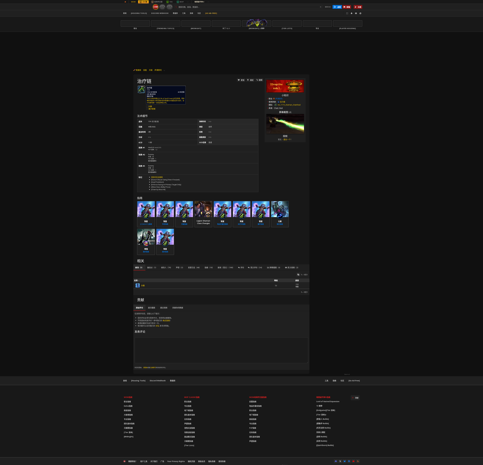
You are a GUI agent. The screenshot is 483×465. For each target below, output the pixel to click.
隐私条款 (211, 461)
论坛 (157, 326)
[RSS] (358, 461)
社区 (199, 13)
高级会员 (201, 461)
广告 (162, 461)
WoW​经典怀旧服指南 (258, 397)
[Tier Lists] (189, 445)
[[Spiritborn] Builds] (325, 445)
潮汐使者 (151, 109)
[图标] (141, 90)
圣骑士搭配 (320, 432)
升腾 (150, 106)
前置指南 (252, 401)
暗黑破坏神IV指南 (323, 397)
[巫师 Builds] (321, 441)
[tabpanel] (221, 283)
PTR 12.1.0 (162, 7)
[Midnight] (128, 436)
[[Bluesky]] (345, 461)
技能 (145, 70)
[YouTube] (353, 461)
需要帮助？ (132, 461)
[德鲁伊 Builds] (322, 423)
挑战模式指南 (189, 436)
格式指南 (166, 320)
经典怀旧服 (158, 2)
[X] (340, 461)
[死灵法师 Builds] (323, 428)
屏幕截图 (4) (285, 112)
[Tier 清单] (128, 432)
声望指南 (187, 423)
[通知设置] (351, 13)
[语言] (360, 13)
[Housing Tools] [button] (139, 13)
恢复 (297, 287)
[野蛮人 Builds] (322, 419)
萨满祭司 (158, 70)
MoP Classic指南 (191, 397)
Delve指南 (128, 406)
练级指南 (127, 410)
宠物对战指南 (189, 428)
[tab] (139, 267)
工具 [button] (184, 13)
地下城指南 (188, 410)
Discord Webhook (160, 13)
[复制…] (298, 274)
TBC (171, 2)
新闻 (125, 13)
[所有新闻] (125, 1)
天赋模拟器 (128, 428)
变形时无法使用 (157, 177)
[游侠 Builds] (321, 436)
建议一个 (287, 139)
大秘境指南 (128, 415)
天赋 (150, 70)
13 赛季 (319, 406)
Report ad (347, 374)
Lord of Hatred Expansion (327, 401)
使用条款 (222, 461)
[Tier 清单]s (321, 414)
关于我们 (153, 461)
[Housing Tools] (138, 380)
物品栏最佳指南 (255, 406)
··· (188, 2)
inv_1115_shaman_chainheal (288, 105)
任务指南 (187, 419)
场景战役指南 (189, 432)
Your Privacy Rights (176, 461)
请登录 (145, 367)
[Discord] (336, 461)
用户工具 (143, 461)
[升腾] (137, 285)
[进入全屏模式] (347, 13)
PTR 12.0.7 (169, 7)
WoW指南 (128, 397)
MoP (182, 2)
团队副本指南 (129, 423)
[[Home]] (136, 7)
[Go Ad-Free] (211, 13)
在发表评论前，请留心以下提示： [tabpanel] (154, 340)
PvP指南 (252, 428)
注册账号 (153, 367)
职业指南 (127, 401)
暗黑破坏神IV (202, 2)
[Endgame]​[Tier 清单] (325, 410)
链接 (260, 80)
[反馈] (356, 13)
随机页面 (191, 461)
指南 (191, 13)
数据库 (175, 13)
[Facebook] (349, 461)
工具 (326, 380)
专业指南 (127, 419)
